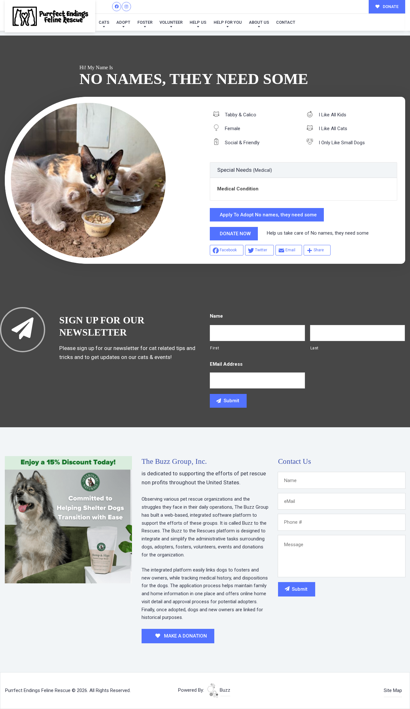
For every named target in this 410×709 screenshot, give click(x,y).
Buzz (224, 690)
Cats (104, 22)
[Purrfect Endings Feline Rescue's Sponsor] (68, 519)
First (214, 348)
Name (216, 316)
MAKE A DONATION (185, 636)
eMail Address (226, 364)
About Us (259, 22)
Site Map (393, 690)
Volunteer (171, 22)
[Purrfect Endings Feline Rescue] (50, 16)
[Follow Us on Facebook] (116, 6)
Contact (285, 22)
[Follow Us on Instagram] (126, 6)
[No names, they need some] (88, 180)
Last (314, 348)
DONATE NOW (235, 234)
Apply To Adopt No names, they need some (268, 215)
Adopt (123, 22)
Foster (144, 22)
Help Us (198, 22)
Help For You (228, 22)
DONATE (390, 6)
